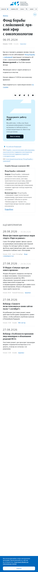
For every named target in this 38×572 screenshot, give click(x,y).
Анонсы (5, 16)
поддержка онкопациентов (23, 152)
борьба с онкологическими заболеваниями (20, 150)
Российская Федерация (13, 146)
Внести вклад (15, 136)
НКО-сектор (21, 323)
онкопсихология (8, 152)
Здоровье (23, 44)
